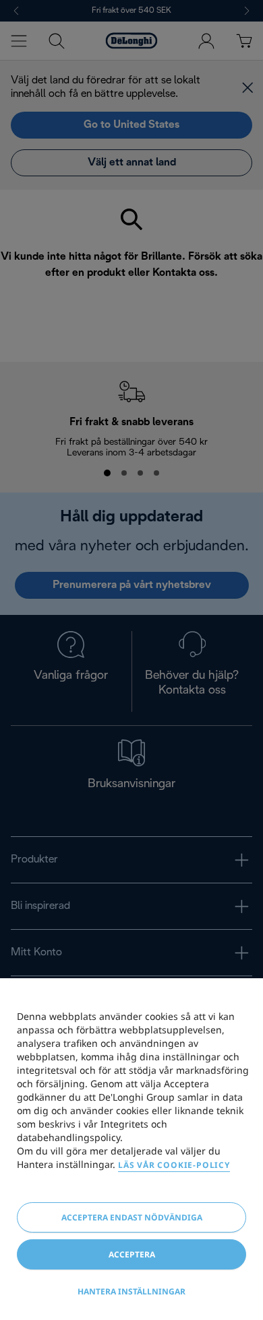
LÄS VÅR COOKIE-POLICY (174, 1165)
